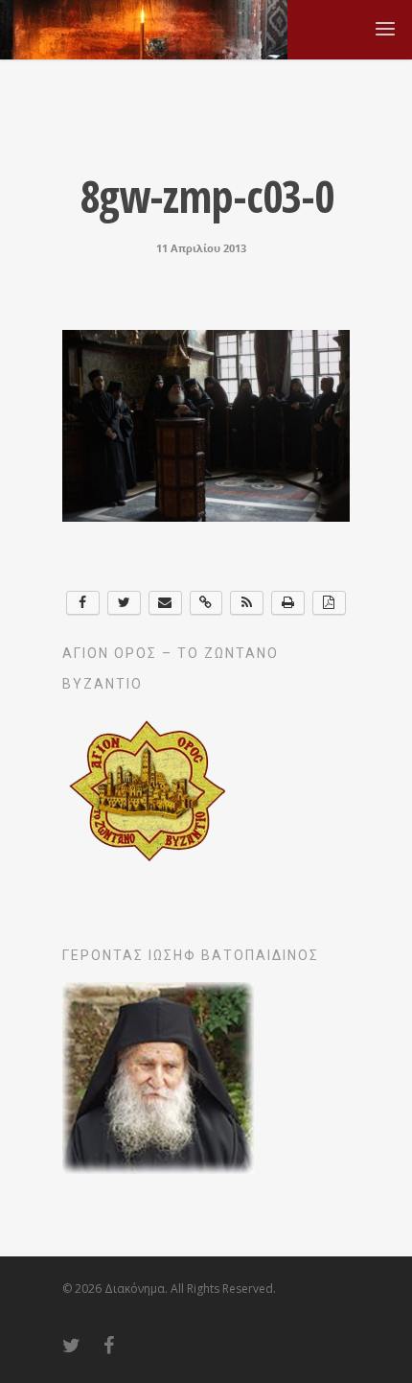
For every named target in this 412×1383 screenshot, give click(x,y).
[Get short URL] (206, 603)
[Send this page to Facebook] (83, 603)
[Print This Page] (288, 603)
